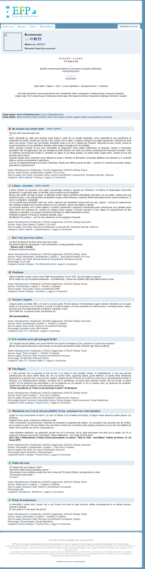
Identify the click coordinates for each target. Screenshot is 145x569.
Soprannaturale (42, 229)
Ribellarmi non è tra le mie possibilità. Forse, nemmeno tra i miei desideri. (56, 411)
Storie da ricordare (56, 117)
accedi (134, 26)
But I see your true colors (27, 237)
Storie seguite (73, 117)
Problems (18, 272)
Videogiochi (24, 492)
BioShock (36, 492)
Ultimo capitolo (54, 128)
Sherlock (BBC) (36, 360)
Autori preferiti (39, 117)
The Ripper (18, 368)
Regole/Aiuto (46, 26)
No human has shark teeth (28, 128)
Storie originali (25, 177)
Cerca (33, 26)
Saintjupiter (70, 78)
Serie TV (22, 331)
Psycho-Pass (42, 403)
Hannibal (33, 331)
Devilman (40, 291)
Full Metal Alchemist (45, 264)
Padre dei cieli (20, 462)
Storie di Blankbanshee (28, 114)
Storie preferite (24, 117)
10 (54, 177)
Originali (21, 26)
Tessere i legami (22, 299)
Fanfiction (8, 26)
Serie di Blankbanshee (52, 114)
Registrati (124, 26)
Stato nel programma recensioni (97, 117)
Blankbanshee (22, 170)
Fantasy (38, 177)
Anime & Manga (26, 264)
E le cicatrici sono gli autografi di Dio (34, 339)
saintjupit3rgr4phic (71, 71)
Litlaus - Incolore (22, 185)
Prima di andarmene (24, 500)
